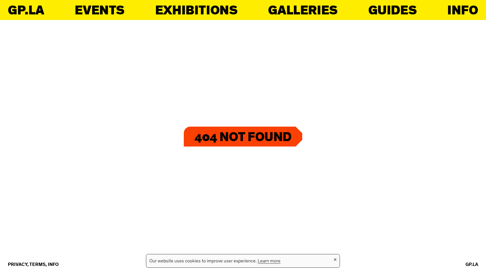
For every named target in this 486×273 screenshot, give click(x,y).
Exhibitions (196, 10)
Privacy (17, 264)
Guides (392, 10)
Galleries (303, 10)
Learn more (269, 261)
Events (100, 10)
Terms (37, 264)
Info (462, 10)
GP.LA (26, 10)
